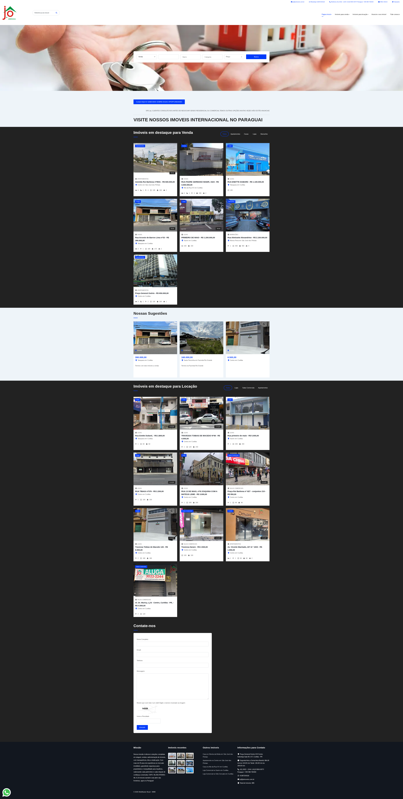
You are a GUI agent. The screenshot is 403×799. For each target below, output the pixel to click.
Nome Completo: (142, 639)
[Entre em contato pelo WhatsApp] (7, 792)
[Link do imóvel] (172, 756)
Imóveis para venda (341, 14)
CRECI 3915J (383, 2)
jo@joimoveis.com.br (298, 2)
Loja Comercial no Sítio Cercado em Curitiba (218, 774)
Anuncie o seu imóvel (379, 14)
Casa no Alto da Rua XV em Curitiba (215, 767)
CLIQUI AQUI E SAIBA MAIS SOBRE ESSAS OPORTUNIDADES (159, 102)
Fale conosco (395, 14)
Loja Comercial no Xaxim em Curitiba (215, 770)
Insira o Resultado (143, 716)
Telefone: (140, 660)
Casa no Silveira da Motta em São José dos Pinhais (218, 755)
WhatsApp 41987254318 (317, 2)
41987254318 (244, 776)
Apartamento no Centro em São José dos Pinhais (217, 762)
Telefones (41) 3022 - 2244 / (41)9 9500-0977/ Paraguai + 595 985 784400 (352, 2)
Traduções (396, 2)
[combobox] (190, 56)
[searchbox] (191, 57)
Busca (256, 57)
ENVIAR (142, 727)
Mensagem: (141, 671)
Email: (139, 650)
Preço (228, 57)
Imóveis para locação (360, 14)
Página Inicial (326, 14)
